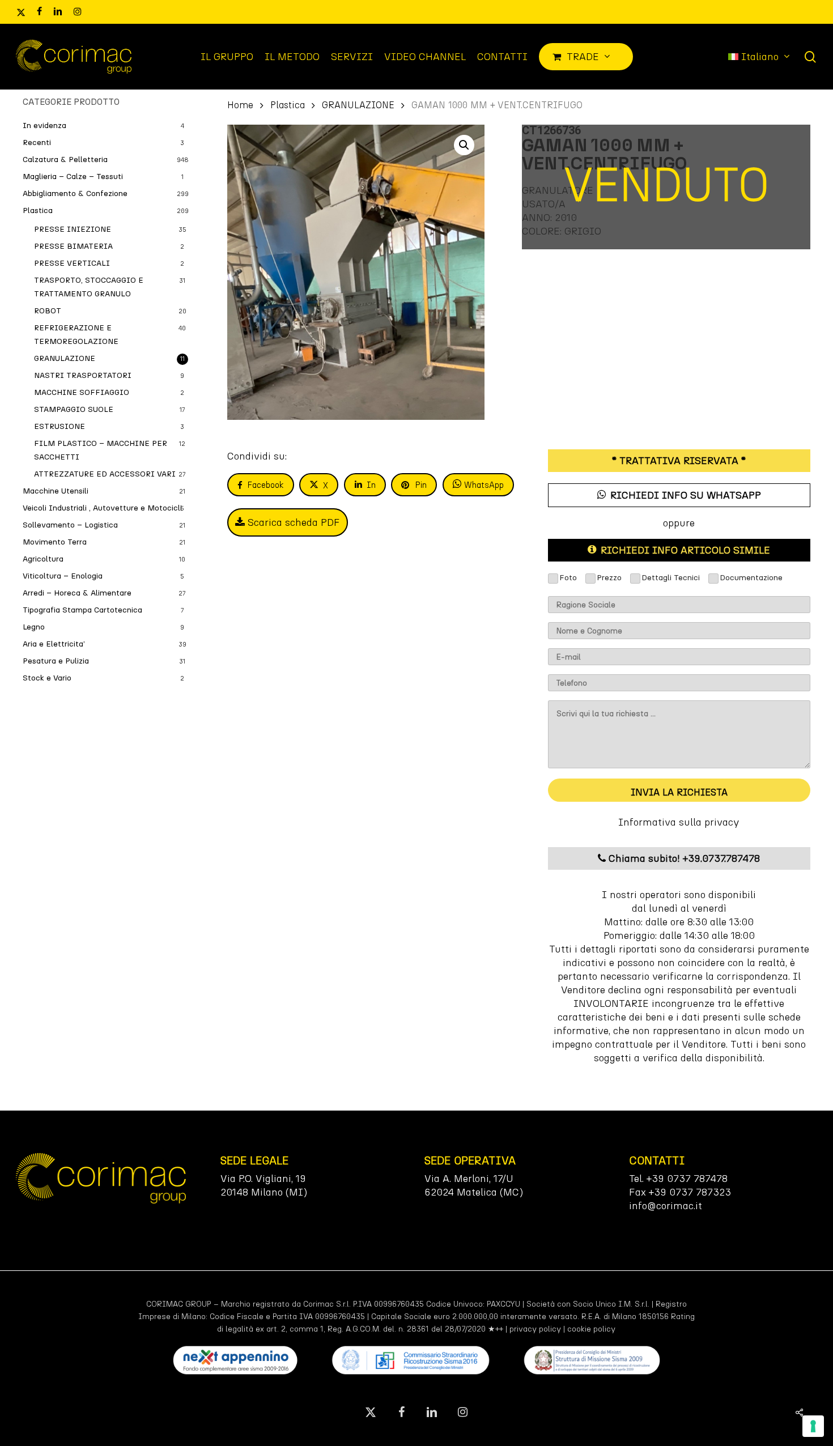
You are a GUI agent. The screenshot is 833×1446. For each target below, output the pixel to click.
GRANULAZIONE (64, 358)
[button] (464, 145)
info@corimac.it (665, 1206)
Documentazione (751, 577)
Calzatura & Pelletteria (65, 159)
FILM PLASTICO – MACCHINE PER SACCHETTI (100, 450)
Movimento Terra (55, 542)
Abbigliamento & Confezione (75, 193)
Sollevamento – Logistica (70, 525)
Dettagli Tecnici (670, 577)
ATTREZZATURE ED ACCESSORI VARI (105, 474)
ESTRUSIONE (59, 426)
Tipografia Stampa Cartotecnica (82, 610)
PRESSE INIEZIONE (72, 229)
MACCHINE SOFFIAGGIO (81, 392)
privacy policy (535, 1329)
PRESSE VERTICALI (72, 263)
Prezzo (609, 577)
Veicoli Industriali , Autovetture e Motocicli (102, 508)
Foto (568, 577)
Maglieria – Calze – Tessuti (73, 176)
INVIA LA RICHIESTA (679, 792)
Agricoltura (43, 559)
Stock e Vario (47, 678)
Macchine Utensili (55, 491)
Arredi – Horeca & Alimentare (77, 593)
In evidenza (44, 125)
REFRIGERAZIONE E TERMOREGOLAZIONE (76, 334)
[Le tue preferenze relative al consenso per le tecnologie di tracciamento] (813, 1426)
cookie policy (591, 1329)
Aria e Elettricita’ (54, 644)
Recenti (37, 142)
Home (240, 104)
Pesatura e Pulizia (56, 661)
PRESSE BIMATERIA (73, 246)
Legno (34, 627)
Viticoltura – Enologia (63, 576)
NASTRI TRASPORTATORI (82, 375)
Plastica (38, 210)
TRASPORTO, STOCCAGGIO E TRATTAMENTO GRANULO (88, 287)
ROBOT (47, 311)
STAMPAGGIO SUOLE (73, 409)
